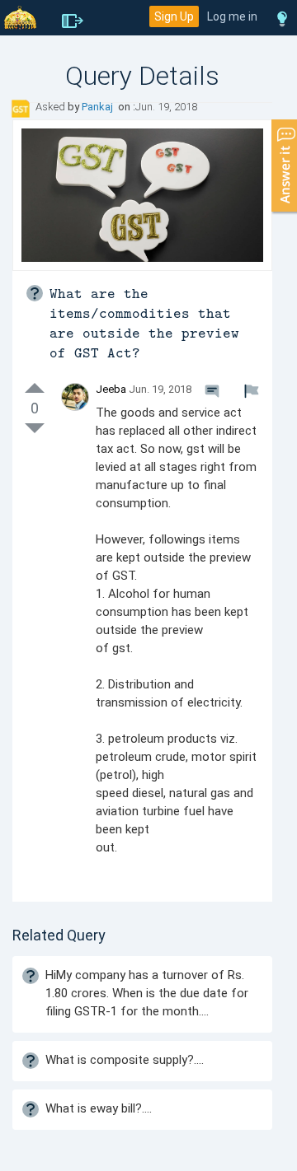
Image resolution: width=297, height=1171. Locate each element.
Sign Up (174, 16)
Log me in (232, 16)
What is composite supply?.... (124, 1059)
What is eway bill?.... (98, 1108)
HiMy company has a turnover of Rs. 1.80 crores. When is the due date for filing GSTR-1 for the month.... (146, 993)
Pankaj (99, 106)
